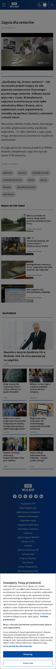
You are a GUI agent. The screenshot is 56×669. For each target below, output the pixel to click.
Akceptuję (28, 654)
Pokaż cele (28, 663)
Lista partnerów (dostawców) (17, 646)
